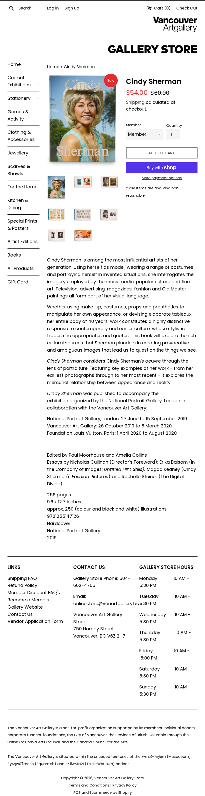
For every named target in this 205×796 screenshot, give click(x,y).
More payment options (162, 177)
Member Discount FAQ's (34, 592)
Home (14, 64)
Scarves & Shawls (19, 170)
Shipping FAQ (22, 578)
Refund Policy (22, 585)
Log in (53, 8)
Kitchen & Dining (18, 204)
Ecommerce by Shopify (111, 792)
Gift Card (18, 282)
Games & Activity (18, 115)
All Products (21, 268)
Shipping (135, 102)
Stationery (24, 98)
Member (133, 125)
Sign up (71, 8)
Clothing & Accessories (21, 135)
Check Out (187, 8)
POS (77, 792)
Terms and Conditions (89, 785)
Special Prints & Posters (22, 224)
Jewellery (18, 153)
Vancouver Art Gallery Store (119, 778)
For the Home (23, 187)
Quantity (174, 125)
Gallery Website (25, 607)
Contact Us (20, 614)
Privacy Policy (124, 785)
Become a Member (29, 600)
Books (24, 255)
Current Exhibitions (24, 81)
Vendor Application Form (35, 621)
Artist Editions (23, 241)
